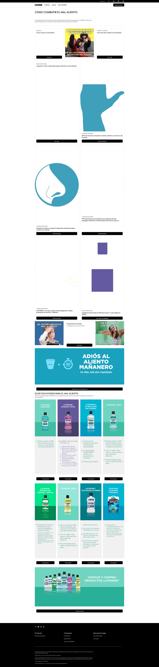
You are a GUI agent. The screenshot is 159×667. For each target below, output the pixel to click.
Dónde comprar (119, 5)
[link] (102, 1)
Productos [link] (47, 5)
